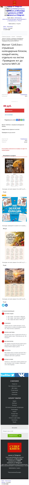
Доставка (14, 388)
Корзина (5, 28)
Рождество (14, 413)
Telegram (17, 455)
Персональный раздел (14, 472)
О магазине (14, 390)
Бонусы (14, 405)
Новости (14, 384)
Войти (4, 26)
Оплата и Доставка (14, 418)
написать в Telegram (14, 463)
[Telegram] (23, 120)
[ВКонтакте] (17, 120)
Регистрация (10, 26)
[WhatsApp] (21, 120)
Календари (14, 409)
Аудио (14, 401)
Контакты (14, 394)
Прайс (14, 422)
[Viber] (19, 120)
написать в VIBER (14, 461)
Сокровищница (23, 94)
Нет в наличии (9, 114)
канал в (11, 455)
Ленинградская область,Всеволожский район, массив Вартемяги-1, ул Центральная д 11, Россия (14, 19)
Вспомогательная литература (14, 407)
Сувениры (15, 416)
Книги (14, 411)
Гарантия (14, 392)
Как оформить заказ (15, 386)
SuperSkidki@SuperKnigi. (15, 457)
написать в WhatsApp (14, 459)
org (22, 457)
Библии (14, 403)
